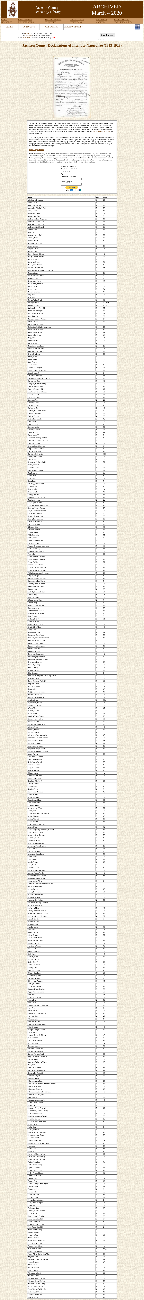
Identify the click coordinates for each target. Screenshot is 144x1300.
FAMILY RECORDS (26, 22)
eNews (27, 33)
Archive (29, 35)
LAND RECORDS (77, 20)
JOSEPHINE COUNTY (123, 22)
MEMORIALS (6, 22)
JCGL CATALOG (51, 27)
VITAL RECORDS (25, 20)
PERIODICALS (76, 22)
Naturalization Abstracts (101, 131)
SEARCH (9, 27)
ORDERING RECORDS (73, 27)
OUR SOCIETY (29, 27)
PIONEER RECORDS (53, 20)
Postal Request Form (36, 150)
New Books (27, 38)
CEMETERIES (50, 22)
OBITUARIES (101, 20)
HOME (4, 20)
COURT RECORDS (121, 20)
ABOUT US (100, 22)
